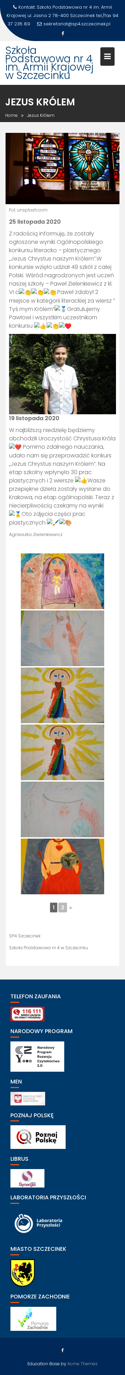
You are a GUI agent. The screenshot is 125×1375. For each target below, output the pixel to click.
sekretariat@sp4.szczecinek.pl (76, 24)
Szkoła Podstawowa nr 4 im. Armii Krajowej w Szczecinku (49, 63)
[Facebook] (62, 33)
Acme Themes (82, 1364)
